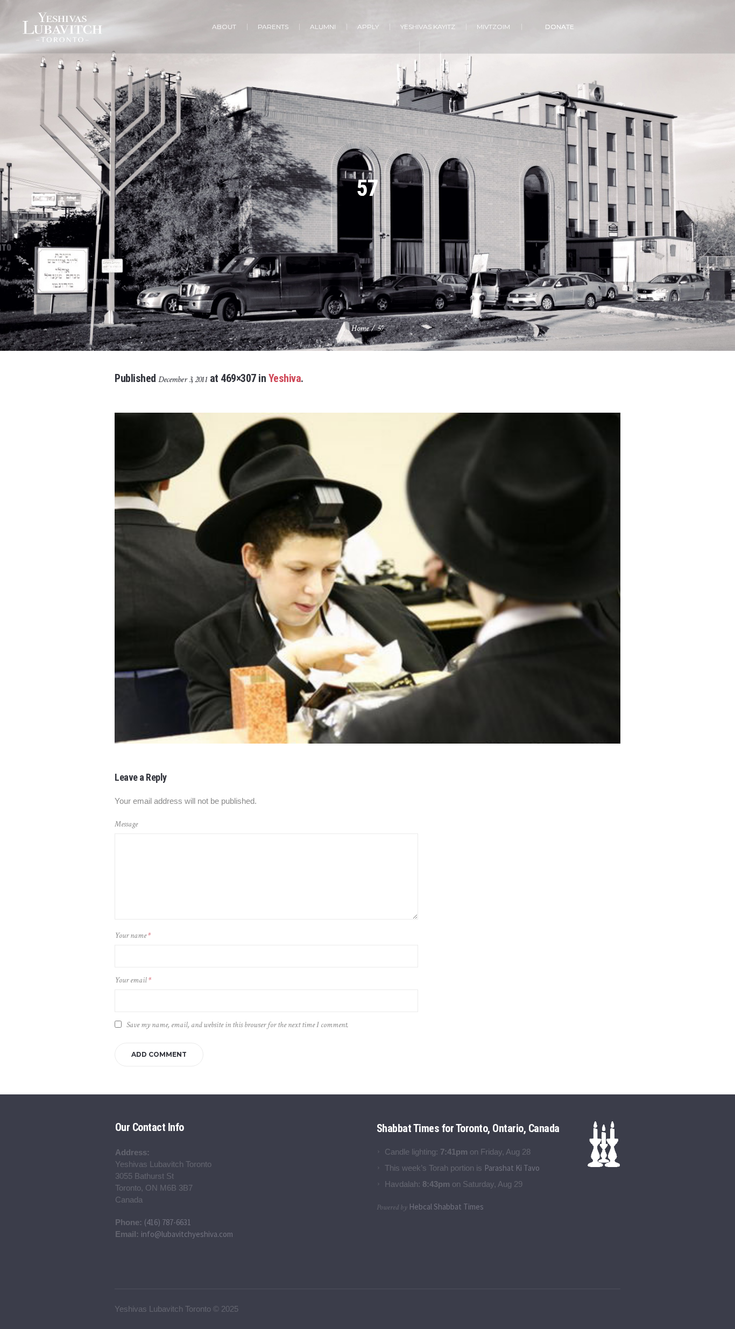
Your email (133, 980)
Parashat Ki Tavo (512, 1168)
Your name (133, 935)
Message (126, 824)
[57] (367, 578)
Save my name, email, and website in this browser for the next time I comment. (237, 1025)
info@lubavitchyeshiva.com (187, 1234)
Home (360, 328)
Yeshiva (284, 378)
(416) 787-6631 (167, 1222)
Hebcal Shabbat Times (446, 1206)
